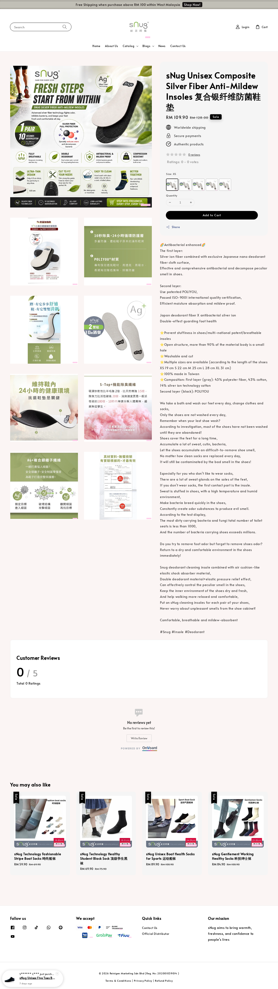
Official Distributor (155, 934)
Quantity (171, 195)
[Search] (64, 27)
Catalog (128, 46)
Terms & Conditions (118, 980)
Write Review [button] (139, 738)
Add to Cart (212, 215)
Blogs (146, 46)
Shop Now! (192, 4)
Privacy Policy (143, 980)
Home (96, 46)
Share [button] (176, 227)
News (161, 46)
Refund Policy (164, 980)
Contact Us (178, 46)
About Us (111, 46)
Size (171, 174)
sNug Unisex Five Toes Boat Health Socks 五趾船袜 (37, 978)
